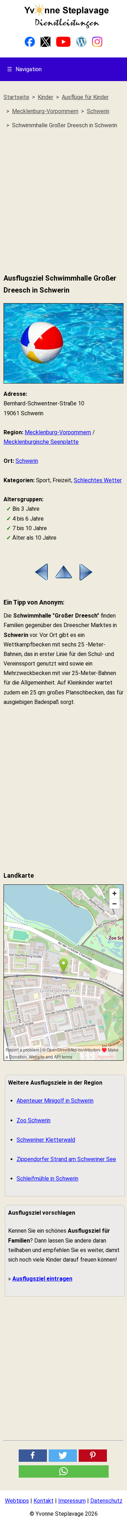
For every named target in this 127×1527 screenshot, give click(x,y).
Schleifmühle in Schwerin (47, 1178)
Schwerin (27, 461)
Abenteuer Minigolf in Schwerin (55, 1100)
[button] (33, 1455)
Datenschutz (106, 1500)
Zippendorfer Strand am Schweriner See (66, 1159)
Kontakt (44, 1500)
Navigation (24, 69)
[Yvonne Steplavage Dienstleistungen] (66, 27)
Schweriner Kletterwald (46, 1139)
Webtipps (17, 1500)
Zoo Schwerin (33, 1120)
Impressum (72, 1500)
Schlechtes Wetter (98, 480)
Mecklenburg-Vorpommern (58, 432)
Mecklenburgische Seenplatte (41, 442)
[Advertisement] (63, 201)
